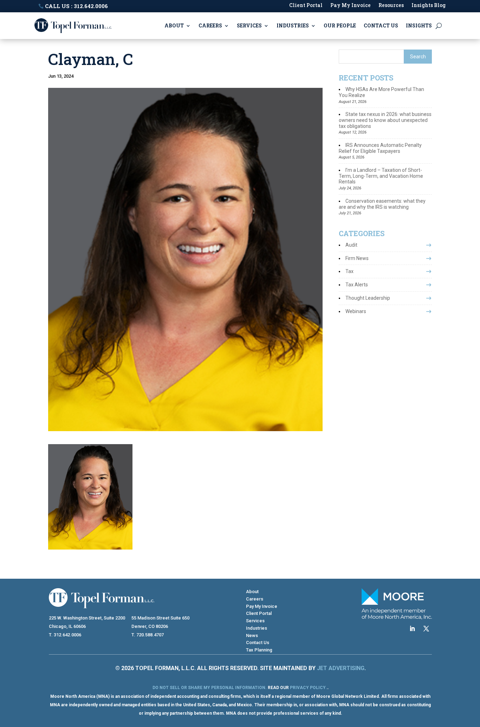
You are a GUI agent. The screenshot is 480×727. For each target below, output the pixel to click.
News (252, 635)
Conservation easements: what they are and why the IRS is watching (382, 204)
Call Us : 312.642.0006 (76, 5)
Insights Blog (428, 5)
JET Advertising (340, 668)
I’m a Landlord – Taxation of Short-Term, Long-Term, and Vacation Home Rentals (381, 176)
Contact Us (381, 25)
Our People (340, 25)
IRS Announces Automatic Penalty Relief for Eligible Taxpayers (380, 148)
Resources (391, 5)
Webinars (355, 311)
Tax (349, 271)
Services (249, 25)
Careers (210, 25)
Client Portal (306, 5)
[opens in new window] (412, 628)
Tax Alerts (356, 284)
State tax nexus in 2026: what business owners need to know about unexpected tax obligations (385, 120)
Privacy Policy (308, 687)
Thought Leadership (367, 298)
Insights (419, 25)
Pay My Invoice (350, 5)
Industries (293, 25)
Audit (351, 245)
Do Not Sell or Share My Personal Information (209, 687)
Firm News (357, 258)
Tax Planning (259, 650)
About (174, 25)
